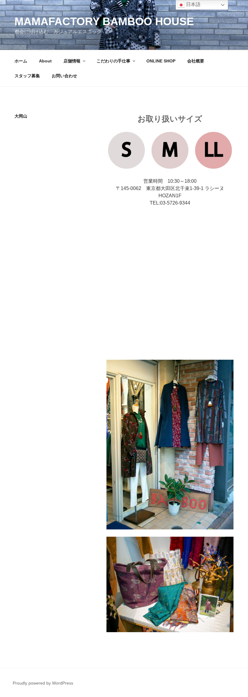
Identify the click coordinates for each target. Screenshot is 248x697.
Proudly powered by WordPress (43, 683)
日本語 (193, 4)
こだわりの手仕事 (113, 60)
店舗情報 (72, 60)
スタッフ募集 (27, 75)
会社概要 (195, 60)
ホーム (21, 60)
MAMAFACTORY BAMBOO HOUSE (104, 21)
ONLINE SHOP (160, 60)
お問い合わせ (64, 75)
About (45, 60)
